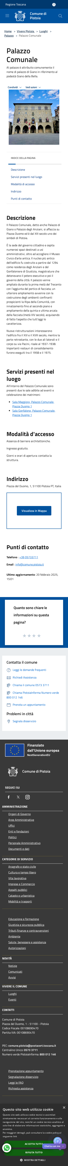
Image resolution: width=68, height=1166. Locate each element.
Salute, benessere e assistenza (27, 942)
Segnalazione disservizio (23, 1077)
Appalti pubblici (17, 890)
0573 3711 (31, 1050)
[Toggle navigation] (7, 15)
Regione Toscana (15, 4)
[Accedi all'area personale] (53, 4)
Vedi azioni (32, 87)
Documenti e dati (18, 849)
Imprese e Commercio (21, 884)
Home (8, 31)
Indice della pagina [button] (23, 158)
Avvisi (12, 977)
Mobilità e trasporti (20, 901)
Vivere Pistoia (26, 31)
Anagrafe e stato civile (22, 866)
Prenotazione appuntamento (26, 1071)
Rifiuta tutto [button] (34, 1152)
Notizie (12, 966)
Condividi (13, 87)
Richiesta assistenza (20, 1088)
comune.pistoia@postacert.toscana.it (32, 1045)
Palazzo (9, 35)
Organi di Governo (19, 814)
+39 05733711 (28, 557)
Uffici (11, 825)
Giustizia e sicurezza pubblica (26, 925)
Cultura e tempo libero (22, 872)
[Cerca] (60, 16)
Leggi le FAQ (16, 1082)
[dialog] (34, 1135)
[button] (34, 1160)
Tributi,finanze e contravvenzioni (28, 930)
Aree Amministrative (21, 820)
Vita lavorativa (17, 878)
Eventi (12, 999)
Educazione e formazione (23, 919)
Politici (12, 837)
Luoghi (43, 31)
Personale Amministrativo (24, 843)
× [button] (64, 1107)
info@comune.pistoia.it (29, 564)
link (15, 1136)
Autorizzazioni (17, 948)
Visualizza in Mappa (34, 511)
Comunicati (15, 971)
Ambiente (14, 936)
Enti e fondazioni (18, 831)
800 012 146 (48, 1054)
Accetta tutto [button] (34, 1144)
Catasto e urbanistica (21, 895)
